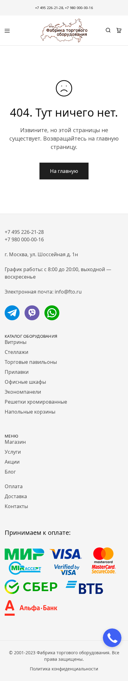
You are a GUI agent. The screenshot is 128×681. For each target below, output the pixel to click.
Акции (12, 461)
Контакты (16, 506)
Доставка (16, 496)
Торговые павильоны (31, 362)
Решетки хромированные (36, 401)
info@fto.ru (68, 291)
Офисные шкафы (25, 381)
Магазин (15, 441)
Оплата (14, 486)
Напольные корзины (30, 411)
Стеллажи (16, 352)
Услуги (13, 451)
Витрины (15, 342)
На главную (64, 171)
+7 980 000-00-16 (79, 7)
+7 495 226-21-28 (49, 7)
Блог (10, 471)
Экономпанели (23, 391)
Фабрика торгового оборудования (73, 653)
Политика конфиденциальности (64, 669)
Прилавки (17, 371)
